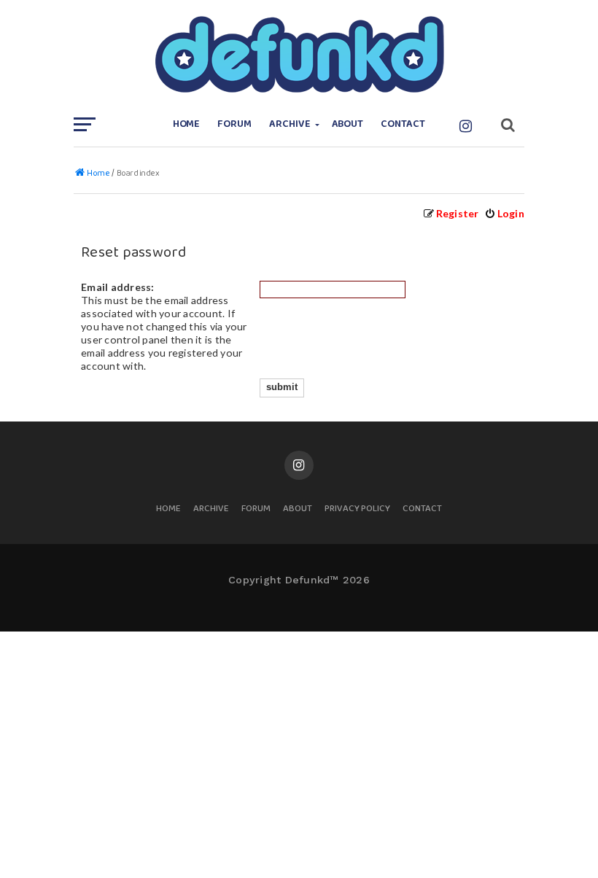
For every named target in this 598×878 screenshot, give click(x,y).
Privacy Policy (357, 509)
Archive (290, 124)
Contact (403, 124)
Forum (234, 124)
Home (187, 124)
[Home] (299, 55)
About (348, 124)
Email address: (118, 287)
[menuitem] (504, 213)
